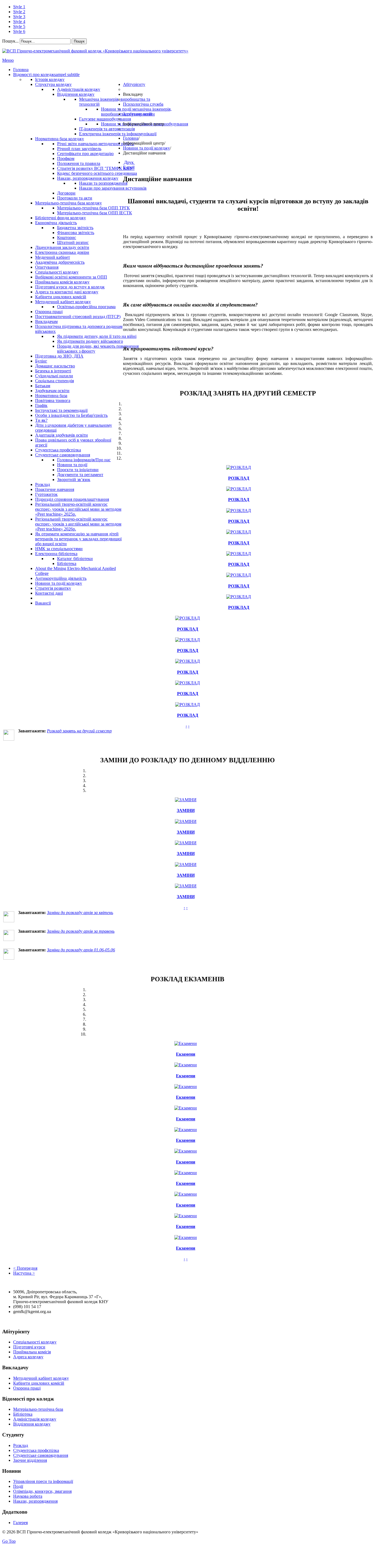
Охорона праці (27, 1388)
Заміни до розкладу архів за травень (80, 931)
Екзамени (185, 1054)
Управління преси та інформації (43, 1481)
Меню (8, 60)
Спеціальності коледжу (35, 1342)
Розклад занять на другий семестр (79, 731)
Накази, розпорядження (35, 1501)
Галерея (20, 1522)
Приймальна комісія (32, 1352)
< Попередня (25, 1268)
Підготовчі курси (29, 1347)
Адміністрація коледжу (34, 1419)
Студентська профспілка (36, 1450)
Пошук (79, 41)
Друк (129, 162)
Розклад (20, 1445)
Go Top (9, 1541)
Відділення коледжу (32, 1424)
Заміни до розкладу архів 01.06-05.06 (81, 950)
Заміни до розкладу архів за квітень (80, 912)
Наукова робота (27, 1496)
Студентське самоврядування (40, 1455)
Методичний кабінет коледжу (41, 1378)
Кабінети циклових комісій (38, 1383)
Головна (130, 138)
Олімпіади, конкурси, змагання (42, 1491)
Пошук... (10, 41)
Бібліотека (22, 1414)
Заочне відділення (30, 1460)
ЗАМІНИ (186, 810)
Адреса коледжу (28, 1356)
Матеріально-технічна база (38, 1409)
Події (18, 1486)
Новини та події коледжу (146, 148)
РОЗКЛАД (238, 478)
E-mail (129, 167)
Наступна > (24, 1273)
